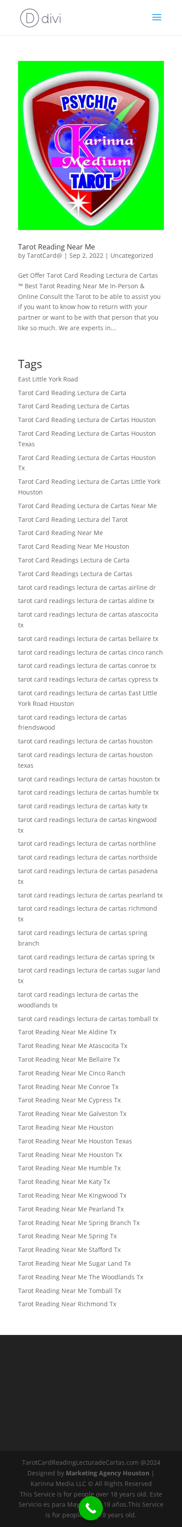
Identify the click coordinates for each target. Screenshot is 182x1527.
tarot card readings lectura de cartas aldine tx (86, 600)
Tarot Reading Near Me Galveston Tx (72, 1113)
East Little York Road (48, 379)
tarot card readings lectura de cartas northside (87, 857)
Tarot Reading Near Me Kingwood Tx (72, 1195)
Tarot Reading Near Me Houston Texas (75, 1141)
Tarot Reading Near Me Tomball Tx (69, 1290)
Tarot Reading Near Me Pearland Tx (71, 1209)
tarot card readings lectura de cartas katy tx (83, 806)
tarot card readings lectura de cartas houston (85, 741)
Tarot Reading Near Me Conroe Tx (68, 1086)
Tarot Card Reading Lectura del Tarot (73, 519)
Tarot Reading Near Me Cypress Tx (69, 1100)
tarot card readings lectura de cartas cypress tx (88, 679)
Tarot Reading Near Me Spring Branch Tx (79, 1222)
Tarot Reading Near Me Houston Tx (70, 1154)
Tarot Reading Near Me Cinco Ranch (71, 1073)
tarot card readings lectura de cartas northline (87, 843)
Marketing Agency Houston (107, 1473)
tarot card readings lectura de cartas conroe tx (87, 665)
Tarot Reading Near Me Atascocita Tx (72, 1045)
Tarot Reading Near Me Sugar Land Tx (74, 1263)
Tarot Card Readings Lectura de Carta (73, 560)
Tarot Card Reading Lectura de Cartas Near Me (87, 505)
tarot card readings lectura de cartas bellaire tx (88, 638)
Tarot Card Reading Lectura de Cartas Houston (87, 419)
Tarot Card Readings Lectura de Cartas (75, 573)
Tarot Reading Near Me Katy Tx (64, 1181)
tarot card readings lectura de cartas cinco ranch (90, 652)
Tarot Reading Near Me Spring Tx (67, 1236)
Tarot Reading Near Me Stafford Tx (69, 1249)
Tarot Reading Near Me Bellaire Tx (69, 1059)
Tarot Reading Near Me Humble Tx (69, 1168)
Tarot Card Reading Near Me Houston (73, 546)
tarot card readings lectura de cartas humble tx (88, 792)
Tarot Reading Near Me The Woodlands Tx (80, 1277)
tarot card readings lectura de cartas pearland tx (90, 895)
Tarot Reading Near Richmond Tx (67, 1304)
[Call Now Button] (91, 1508)
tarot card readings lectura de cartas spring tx (86, 957)
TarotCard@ (44, 255)
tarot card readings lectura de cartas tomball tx (88, 1018)
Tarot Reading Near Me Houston (66, 1127)
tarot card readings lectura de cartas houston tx (89, 779)
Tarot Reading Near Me (56, 247)
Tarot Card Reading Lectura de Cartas (73, 406)
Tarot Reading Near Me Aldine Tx (67, 1032)
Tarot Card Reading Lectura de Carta (72, 392)
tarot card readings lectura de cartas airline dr (87, 587)
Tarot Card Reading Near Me (60, 532)
